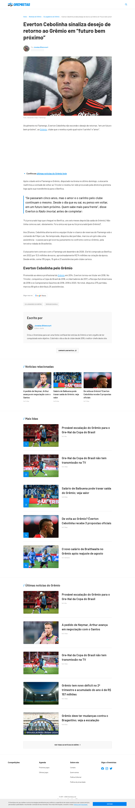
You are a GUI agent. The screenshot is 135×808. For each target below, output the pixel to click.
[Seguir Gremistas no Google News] (35, 295)
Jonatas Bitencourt (41, 47)
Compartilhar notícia (66, 350)
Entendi (110, 804)
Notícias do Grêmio (35, 17)
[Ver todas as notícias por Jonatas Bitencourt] (26, 47)
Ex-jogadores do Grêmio (51, 17)
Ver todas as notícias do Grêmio (66, 745)
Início (25, 17)
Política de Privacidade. (81, 804)
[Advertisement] (67, 150)
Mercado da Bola (51, 304)
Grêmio (43, 129)
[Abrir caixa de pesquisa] (126, 4)
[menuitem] (52, 767)
